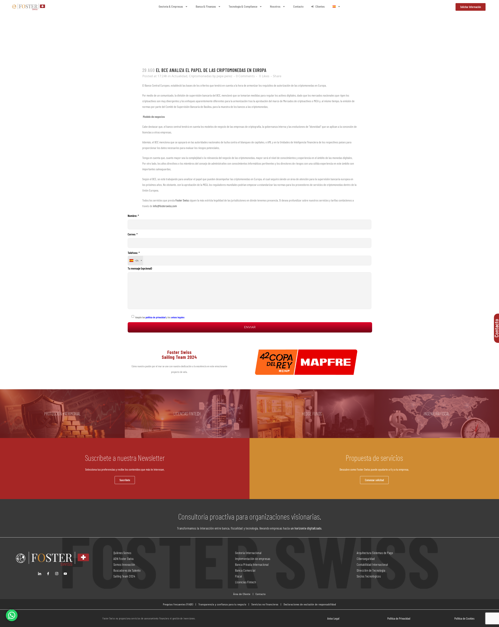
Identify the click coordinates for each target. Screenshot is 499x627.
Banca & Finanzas (206, 6)
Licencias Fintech (245, 582)
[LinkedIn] (39, 573)
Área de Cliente (241, 594)
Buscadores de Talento (127, 570)
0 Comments (245, 76)
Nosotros (275, 6)
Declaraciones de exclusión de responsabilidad (310, 604)
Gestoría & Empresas (171, 6)
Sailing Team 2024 (124, 576)
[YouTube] (65, 573)
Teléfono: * (134, 256)
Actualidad (179, 76)
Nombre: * (133, 215)
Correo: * (133, 234)
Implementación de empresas (252, 558)
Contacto (298, 6)
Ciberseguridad (366, 558)
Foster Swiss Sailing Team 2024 (179, 354)
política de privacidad (155, 317)
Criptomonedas (200, 76)
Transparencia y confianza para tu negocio (222, 604)
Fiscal (238, 576)
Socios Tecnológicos (369, 576)
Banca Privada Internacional (252, 564)
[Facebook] (48, 573)
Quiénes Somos (122, 553)
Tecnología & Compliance (243, 6)
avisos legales (177, 317)
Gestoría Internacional (248, 553)
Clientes (320, 6)
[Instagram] (57, 573)
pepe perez (224, 76)
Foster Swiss (182, 200)
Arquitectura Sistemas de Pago (375, 553)
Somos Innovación (124, 564)
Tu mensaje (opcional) (140, 268)
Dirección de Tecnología (371, 570)
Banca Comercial (245, 570)
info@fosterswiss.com (165, 206)
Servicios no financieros (265, 604)
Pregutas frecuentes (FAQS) (178, 604)
